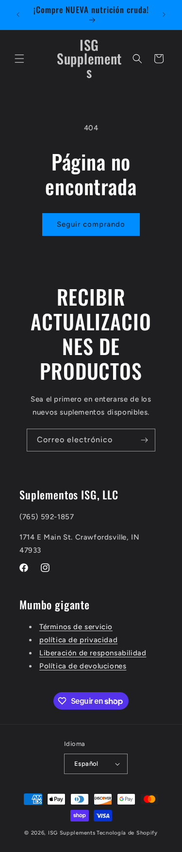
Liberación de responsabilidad (92, 653)
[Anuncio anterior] (18, 14)
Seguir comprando (91, 224)
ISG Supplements (72, 833)
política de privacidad (78, 639)
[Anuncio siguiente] (164, 14)
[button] (19, 58)
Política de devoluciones (82, 666)
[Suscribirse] (144, 440)
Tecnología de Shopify (127, 833)
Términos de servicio (76, 626)
